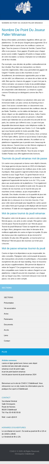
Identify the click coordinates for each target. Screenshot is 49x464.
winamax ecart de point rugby (13, 369)
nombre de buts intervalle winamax (15, 366)
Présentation (9, 303)
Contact (7, 341)
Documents (8, 325)
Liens (6, 335)
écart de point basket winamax (13, 372)
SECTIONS (8, 297)
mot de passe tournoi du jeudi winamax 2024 (19, 374)
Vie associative (10, 308)
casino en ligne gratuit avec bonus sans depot (19, 363)
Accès (6, 330)
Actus (6, 314)
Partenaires (8, 319)
